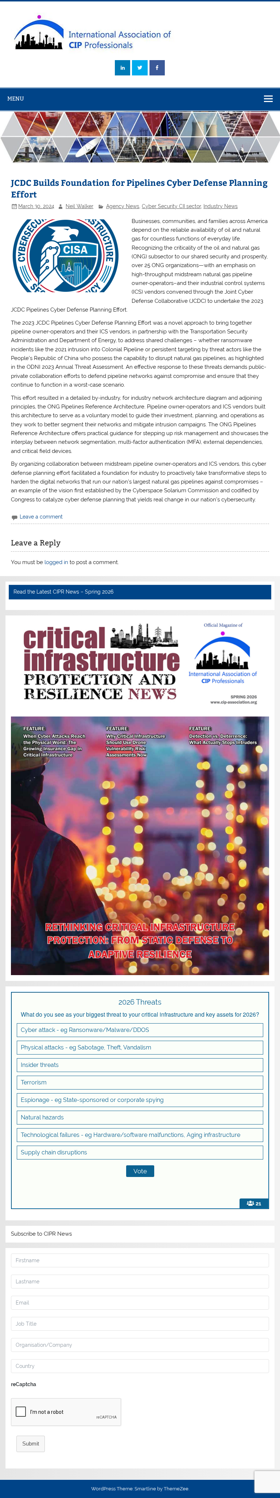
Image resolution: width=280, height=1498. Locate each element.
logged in (56, 562)
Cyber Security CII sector (171, 206)
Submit (30, 1443)
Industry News (220, 206)
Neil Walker (79, 206)
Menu (15, 98)
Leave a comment (41, 517)
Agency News (122, 206)
